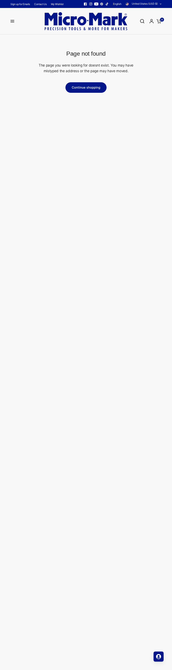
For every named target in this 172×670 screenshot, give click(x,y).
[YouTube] (96, 4)
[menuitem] (21, 4)
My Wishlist (57, 4)
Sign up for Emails (20, 4)
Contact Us (40, 4)
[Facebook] (85, 4)
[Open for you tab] (159, 657)
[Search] (142, 21)
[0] (158, 21)
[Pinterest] (101, 4)
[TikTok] (107, 4)
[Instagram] (91, 4)
